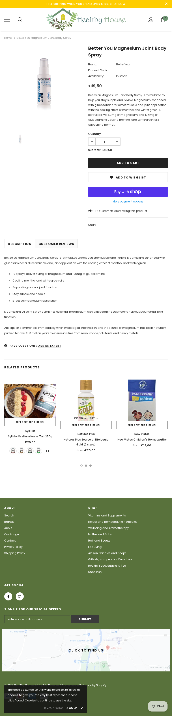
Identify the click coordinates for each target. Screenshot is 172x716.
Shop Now (118, 4)
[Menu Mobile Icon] (7, 19)
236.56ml (80, 418)
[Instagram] (20, 596)
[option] (44, 86)
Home (8, 38)
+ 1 (47, 451)
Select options (30, 422)
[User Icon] (150, 19)
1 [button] (81, 465)
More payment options (128, 201)
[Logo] (86, 19)
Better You (123, 64)
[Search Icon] (20, 19)
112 (96, 211)
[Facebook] (8, 596)
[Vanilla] (13, 450)
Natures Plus (86, 434)
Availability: (96, 76)
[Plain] (30, 450)
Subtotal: (94, 150)
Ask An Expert (49, 346)
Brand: (92, 64)
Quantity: (94, 134)
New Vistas (142, 434)
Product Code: (98, 70)
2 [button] (86, 465)
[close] (166, 4)
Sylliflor (30, 431)
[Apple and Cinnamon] (38, 450)
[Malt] (21, 450)
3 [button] (90, 465)
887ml (94, 418)
